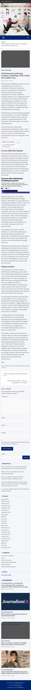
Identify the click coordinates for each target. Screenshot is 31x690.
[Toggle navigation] (3, 37)
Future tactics (6, 146)
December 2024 (5, 532)
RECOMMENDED (7, 580)
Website (3, 432)
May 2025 (4, 521)
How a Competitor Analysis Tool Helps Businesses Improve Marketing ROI (14, 643)
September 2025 (6, 512)
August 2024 (4, 541)
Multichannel (22, 366)
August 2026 (4, 499)
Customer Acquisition (7, 555)
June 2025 (4, 519)
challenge (6, 366)
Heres (10, 366)
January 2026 (5, 503)
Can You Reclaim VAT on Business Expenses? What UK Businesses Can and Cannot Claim (14, 586)
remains (4, 367)
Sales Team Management (8, 566)
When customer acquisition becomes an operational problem (14, 615)
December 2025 (5, 505)
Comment (4, 396)
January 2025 (5, 530)
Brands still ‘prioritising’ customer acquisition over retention (17, 381)
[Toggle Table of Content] (17, 142)
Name (3, 417)
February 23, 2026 (5, 618)
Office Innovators (6, 560)
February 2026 (5, 501)
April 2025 (4, 523)
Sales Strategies (6, 70)
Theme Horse (17, 685)
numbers (27, 366)
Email (3, 425)
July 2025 (3, 516)
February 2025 (5, 527)
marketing (15, 366)
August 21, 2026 (5, 589)
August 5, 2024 (4, 80)
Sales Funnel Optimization (8, 562)
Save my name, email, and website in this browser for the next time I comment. (15, 443)
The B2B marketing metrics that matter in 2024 (16, 374)
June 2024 (4, 545)
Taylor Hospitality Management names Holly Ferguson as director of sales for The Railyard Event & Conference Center (14, 484)
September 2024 (6, 538)
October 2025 (5, 510)
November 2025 (5, 508)
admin (11, 80)
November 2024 (5, 534)
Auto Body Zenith (6, 575)
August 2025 (4, 514)
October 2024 (5, 536)
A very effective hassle (9, 144)
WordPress (21, 687)
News (2, 558)
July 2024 (3, 543)
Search (3, 454)
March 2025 (4, 525)
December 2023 (5, 547)
